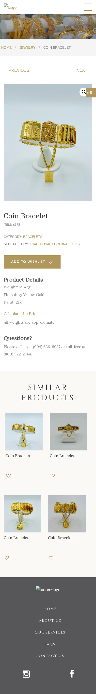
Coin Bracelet (17, 455)
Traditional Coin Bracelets (55, 244)
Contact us (50, 656)
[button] (32, 262)
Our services (50, 632)
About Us (50, 620)
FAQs (50, 644)
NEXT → (84, 70)
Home (50, 609)
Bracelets (32, 237)
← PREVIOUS (16, 70)
